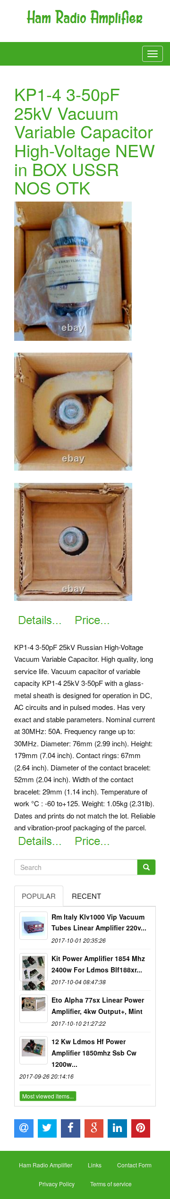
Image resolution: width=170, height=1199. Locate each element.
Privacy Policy (57, 1184)
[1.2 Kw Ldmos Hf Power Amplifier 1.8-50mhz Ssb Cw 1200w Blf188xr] (33, 1050)
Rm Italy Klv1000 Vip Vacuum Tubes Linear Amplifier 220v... (98, 922)
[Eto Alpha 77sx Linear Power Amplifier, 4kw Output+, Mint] (33, 1009)
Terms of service (111, 1184)
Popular (39, 896)
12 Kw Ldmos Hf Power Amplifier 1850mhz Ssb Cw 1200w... (93, 1053)
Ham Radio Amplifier (45, 1165)
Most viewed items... (48, 1096)
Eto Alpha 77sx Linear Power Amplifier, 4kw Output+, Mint (97, 1005)
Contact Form (134, 1165)
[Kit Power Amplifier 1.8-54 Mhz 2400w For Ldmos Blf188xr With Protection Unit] (33, 967)
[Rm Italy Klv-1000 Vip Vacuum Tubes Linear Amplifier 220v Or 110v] (33, 926)
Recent (86, 896)
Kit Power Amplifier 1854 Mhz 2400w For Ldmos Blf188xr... (98, 964)
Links (95, 1165)
